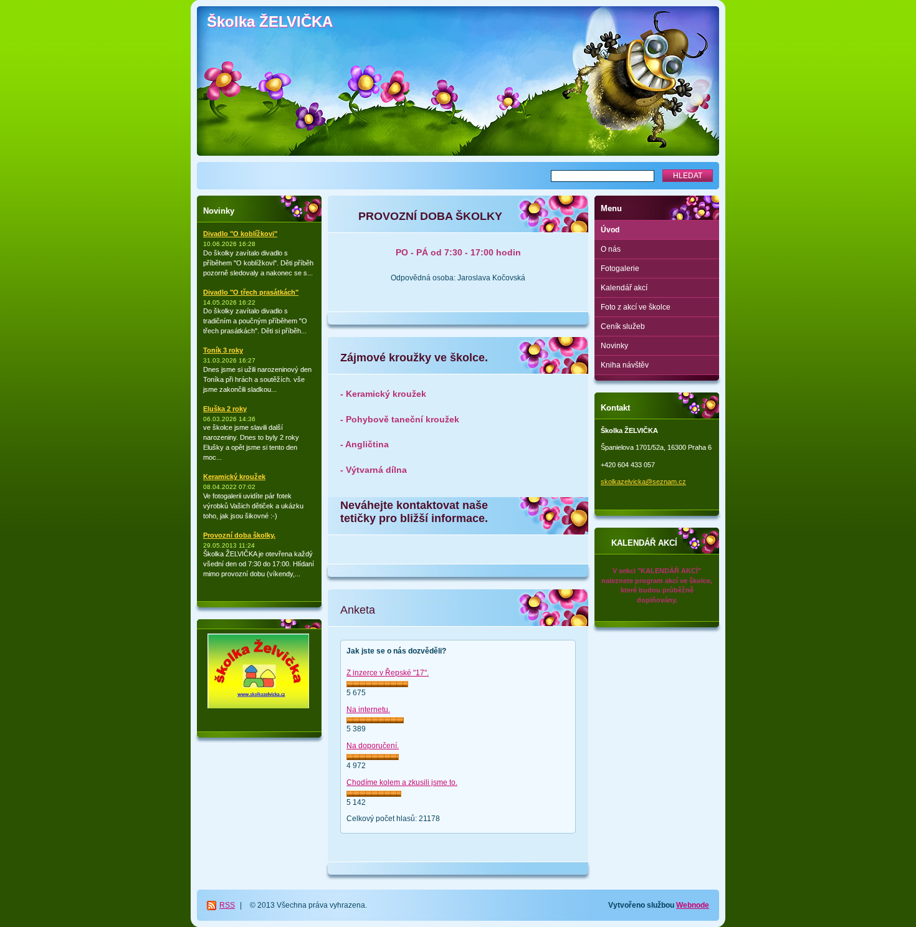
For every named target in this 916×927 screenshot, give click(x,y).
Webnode (692, 905)
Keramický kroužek (234, 476)
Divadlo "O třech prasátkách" (250, 292)
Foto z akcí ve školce (635, 307)
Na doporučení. (372, 745)
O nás (611, 249)
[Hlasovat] (377, 684)
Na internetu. (368, 709)
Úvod (610, 230)
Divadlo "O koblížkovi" (240, 233)
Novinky (614, 345)
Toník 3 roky (223, 350)
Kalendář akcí (624, 287)
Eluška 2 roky (225, 408)
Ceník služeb (623, 326)
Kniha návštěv (625, 365)
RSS (227, 905)
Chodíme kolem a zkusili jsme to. (401, 782)
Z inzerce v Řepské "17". (387, 672)
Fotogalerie (620, 268)
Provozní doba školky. (239, 535)
